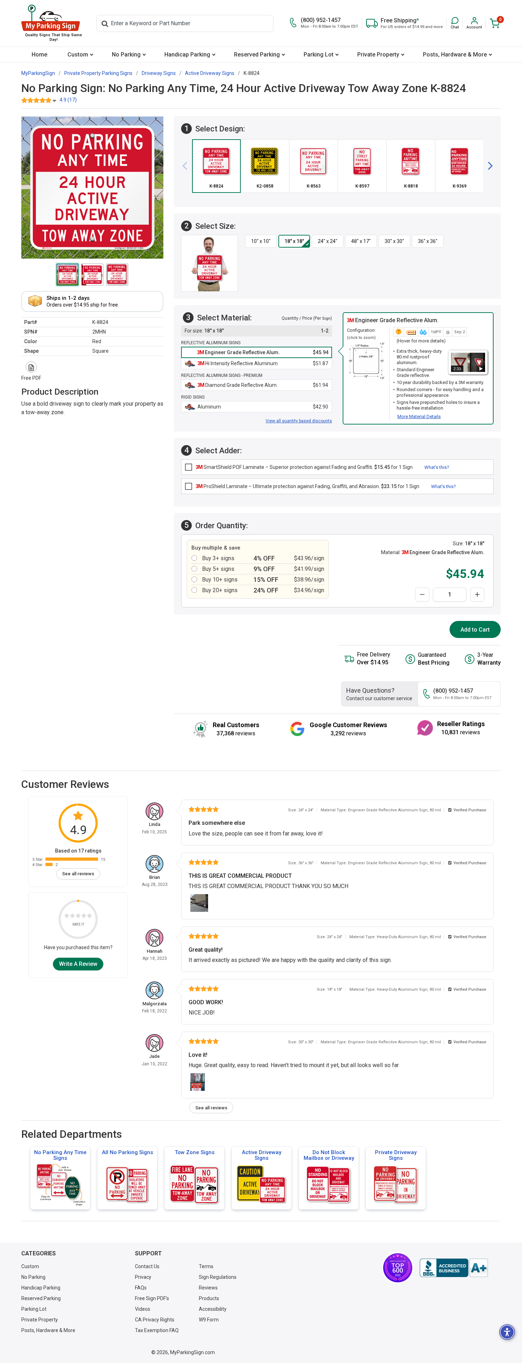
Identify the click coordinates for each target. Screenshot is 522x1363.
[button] (455, 23)
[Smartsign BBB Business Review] (454, 1268)
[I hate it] (67, 916)
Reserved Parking (257, 54)
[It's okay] (78, 916)
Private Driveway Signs (396, 1155)
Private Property (378, 54)
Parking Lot (318, 54)
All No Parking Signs (127, 1152)
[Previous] (187, 166)
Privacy (143, 1277)
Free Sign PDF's (152, 1298)
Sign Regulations (217, 1277)
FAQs (141, 1288)
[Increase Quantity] (477, 595)
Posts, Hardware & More (455, 54)
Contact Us (147, 1266)
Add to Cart (475, 629)
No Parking (126, 54)
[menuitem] (39, 54)
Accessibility (213, 1309)
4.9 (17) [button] (68, 100)
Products (209, 1298)
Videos (142, 1309)
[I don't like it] (72, 916)
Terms (206, 1266)
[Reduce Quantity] (422, 595)
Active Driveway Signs (261, 1155)
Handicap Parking (187, 54)
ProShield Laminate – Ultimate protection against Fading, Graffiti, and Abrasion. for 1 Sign (307, 486)
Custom (77, 54)
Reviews (208, 1288)
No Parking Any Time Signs (60, 1155)
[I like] (84, 916)
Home (39, 54)
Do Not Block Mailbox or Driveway (329, 1155)
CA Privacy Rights (154, 1320)
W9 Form (209, 1320)
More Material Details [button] (419, 416)
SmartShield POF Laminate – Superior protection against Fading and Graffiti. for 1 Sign (304, 467)
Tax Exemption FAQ (157, 1330)
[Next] (487, 166)
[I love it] (89, 916)
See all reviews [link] (78, 873)
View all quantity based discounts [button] (299, 420)
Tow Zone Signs (194, 1152)
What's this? (436, 467)
